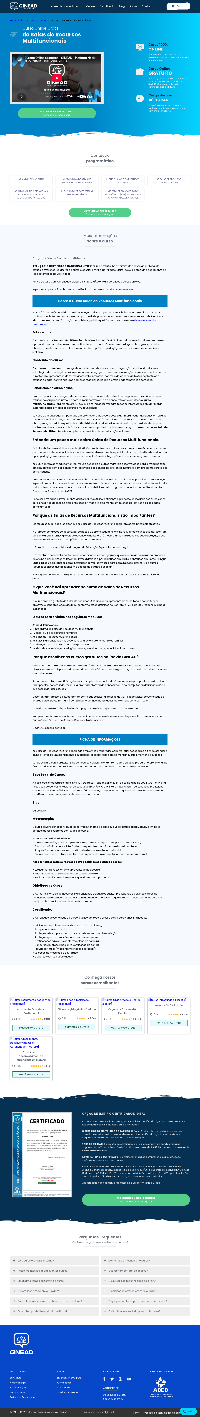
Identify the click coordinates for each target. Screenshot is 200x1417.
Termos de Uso (18, 1392)
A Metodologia (18, 1382)
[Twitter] (112, 1379)
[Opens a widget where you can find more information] (188, 1411)
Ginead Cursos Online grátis (23, 6)
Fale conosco (64, 1387)
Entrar (180, 6)
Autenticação (64, 1382)
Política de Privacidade (22, 1397)
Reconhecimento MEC (69, 1377)
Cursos (90, 6)
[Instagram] (120, 1379)
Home (136, 1412)
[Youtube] (129, 1379)
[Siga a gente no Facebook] (104, 1379)
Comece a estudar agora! (56, 113)
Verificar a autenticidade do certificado (166, 1412)
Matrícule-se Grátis (31, 1027)
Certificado (107, 6)
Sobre (133, 6)
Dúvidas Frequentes (67, 1392)
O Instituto (16, 1377)
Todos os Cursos (40, 20)
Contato (147, 6)
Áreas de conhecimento (66, 6)
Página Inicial (17, 20)
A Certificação (18, 1387)
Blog (122, 6)
